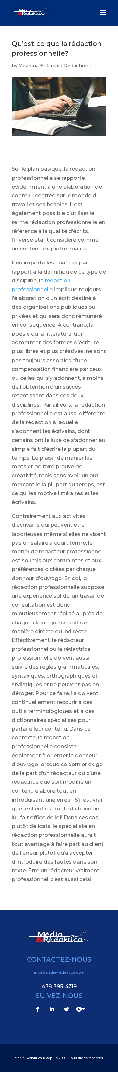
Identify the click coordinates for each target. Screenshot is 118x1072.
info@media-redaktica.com (59, 972)
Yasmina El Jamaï (39, 66)
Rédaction (76, 66)
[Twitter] (66, 1009)
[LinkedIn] (52, 1009)
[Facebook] (37, 1009)
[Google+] (80, 1009)
